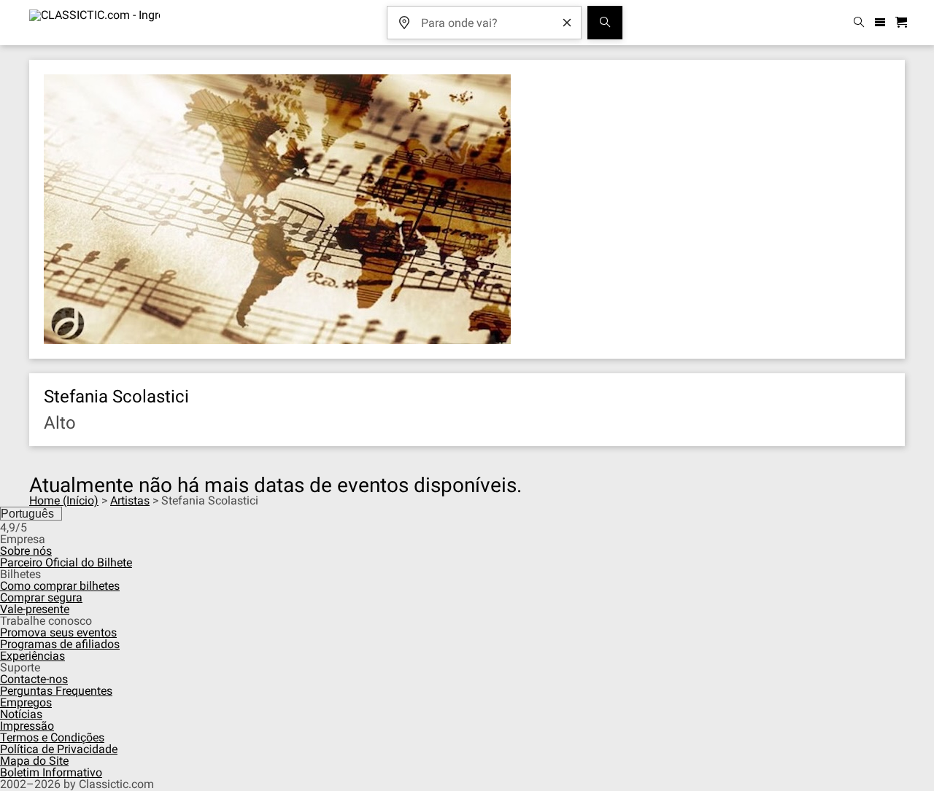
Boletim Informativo (51, 772)
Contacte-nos (34, 679)
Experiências (32, 656)
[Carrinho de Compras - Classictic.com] (903, 23)
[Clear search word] (567, 22)
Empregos (26, 702)
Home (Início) (64, 500)
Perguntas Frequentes (56, 691)
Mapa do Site (34, 761)
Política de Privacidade (58, 749)
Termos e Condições (52, 737)
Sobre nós (26, 551)
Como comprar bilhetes (60, 586)
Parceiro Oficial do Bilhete (66, 562)
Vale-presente (34, 609)
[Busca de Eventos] (604, 22)
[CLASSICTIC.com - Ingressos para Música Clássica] (94, 22)
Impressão (27, 726)
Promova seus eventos (58, 632)
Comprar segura (41, 597)
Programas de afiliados (60, 644)
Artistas (130, 500)
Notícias (21, 714)
